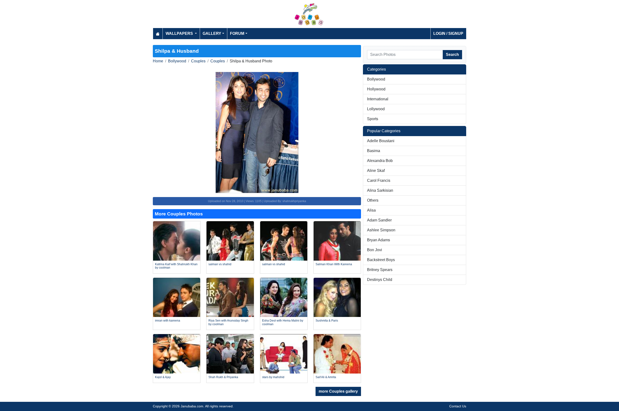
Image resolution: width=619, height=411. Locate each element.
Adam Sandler (379, 220)
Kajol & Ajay (163, 377)
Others (372, 200)
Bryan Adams (378, 240)
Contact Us (457, 406)
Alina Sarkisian (380, 190)
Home (158, 61)
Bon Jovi (374, 250)
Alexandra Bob (380, 161)
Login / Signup (448, 33)
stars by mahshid (273, 377)
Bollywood (177, 61)
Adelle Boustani (380, 141)
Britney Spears (379, 270)
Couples (198, 61)
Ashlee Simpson (381, 230)
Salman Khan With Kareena (334, 264)
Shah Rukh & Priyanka (223, 377)
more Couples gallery (338, 391)
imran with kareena (167, 320)
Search (452, 54)
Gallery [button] (212, 33)
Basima (373, 151)
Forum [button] (237, 33)
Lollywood (376, 109)
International (377, 99)
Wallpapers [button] (180, 33)
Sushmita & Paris (327, 320)
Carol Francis (378, 180)
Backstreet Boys (381, 260)
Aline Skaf (376, 171)
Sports (372, 119)
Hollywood (376, 89)
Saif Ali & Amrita (326, 377)
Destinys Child (379, 280)
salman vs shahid (219, 264)
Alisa (371, 210)
